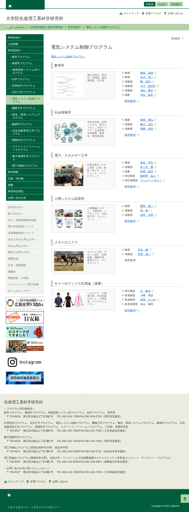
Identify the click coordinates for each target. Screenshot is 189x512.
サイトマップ (131, 13)
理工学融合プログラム (25, 165)
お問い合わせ (60, 481)
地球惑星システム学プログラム (26, 71)
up (185, 499)
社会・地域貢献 (17, 265)
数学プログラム (21, 56)
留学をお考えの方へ (19, 252)
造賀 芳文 (146, 162)
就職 (10, 184)
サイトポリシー (19, 507)
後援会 (12, 271)
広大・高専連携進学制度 (22, 220)
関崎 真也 (146, 128)
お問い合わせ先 (17, 197)
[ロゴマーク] (25, 331)
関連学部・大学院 (18, 278)
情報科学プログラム (23, 140)
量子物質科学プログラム (26, 158)
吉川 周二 (146, 77)
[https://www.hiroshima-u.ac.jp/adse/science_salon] (25, 346)
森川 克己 (146, 124)
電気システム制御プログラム (68, 56)
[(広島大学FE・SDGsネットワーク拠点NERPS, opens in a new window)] (25, 302)
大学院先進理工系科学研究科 (34, 18)
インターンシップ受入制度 (23, 284)
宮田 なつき (148, 299)
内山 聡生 (146, 94)
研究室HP (130, 101)
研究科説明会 (15, 191)
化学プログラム (21, 79)
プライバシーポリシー (46, 507)
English (162, 4)
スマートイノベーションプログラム (26, 148)
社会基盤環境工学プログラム (26, 132)
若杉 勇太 (146, 90)
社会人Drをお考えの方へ (22, 239)
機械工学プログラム (23, 108)
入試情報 (13, 44)
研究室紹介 (74, 27)
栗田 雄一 (146, 206)
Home (21, 27)
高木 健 (143, 249)
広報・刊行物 (15, 178)
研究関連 (13, 172)
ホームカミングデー (19, 290)
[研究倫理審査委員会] (25, 377)
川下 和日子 (148, 86)
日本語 (150, 4)
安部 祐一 (144, 254)
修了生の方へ (15, 213)
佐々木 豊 (146, 167)
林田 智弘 (146, 119)
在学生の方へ (15, 207)
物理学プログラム (22, 63)
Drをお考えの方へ (18, 245)
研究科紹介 (14, 37)
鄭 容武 (145, 81)
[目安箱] (25, 317)
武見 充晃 (146, 214)
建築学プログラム (22, 124)
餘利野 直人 (148, 175)
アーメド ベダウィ (151, 180)
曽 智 (144, 210)
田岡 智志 (146, 171)
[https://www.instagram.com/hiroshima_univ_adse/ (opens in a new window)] (25, 362)
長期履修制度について (21, 232)
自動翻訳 (176, 4)
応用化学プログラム (23, 85)
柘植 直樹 (146, 72)
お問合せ (175, 13)
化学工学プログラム (23, 92)
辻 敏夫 (145, 290)
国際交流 (13, 258)
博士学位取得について (21, 226)
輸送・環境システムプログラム (26, 116)
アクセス (153, 13)
